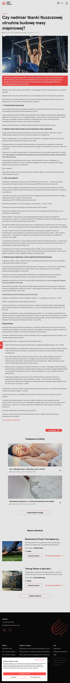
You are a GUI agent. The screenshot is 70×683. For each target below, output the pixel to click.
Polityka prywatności (40, 659)
